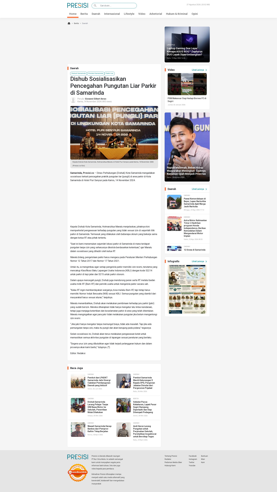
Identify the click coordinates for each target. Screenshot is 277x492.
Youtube (192, 466)
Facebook (192, 456)
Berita (84, 13)
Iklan (203, 459)
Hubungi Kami (170, 466)
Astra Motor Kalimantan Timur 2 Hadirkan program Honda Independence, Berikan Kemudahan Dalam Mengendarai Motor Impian (195, 228)
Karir (203, 462)
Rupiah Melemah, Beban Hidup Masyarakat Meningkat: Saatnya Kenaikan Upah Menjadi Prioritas (186, 170)
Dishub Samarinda (79, 73)
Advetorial (155, 13)
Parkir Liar (109, 73)
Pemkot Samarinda (95, 73)
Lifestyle (129, 13)
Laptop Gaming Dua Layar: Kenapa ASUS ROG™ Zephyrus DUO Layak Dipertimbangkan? (184, 51)
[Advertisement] (114, 204)
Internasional (112, 13)
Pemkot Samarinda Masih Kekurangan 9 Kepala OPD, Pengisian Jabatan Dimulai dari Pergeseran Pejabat (144, 382)
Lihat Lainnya (200, 70)
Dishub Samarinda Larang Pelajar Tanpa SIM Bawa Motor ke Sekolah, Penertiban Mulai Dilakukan (98, 407)
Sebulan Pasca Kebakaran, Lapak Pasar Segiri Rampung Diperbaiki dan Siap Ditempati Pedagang (144, 407)
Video (141, 13)
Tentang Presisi (171, 456)
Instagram (193, 459)
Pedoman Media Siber (173, 462)
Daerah (96, 13)
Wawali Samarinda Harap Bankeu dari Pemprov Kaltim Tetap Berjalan (99, 429)
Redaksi (168, 459)
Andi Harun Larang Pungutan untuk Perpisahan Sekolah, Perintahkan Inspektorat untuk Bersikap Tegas (144, 431)
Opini (195, 13)
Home (72, 13)
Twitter (191, 462)
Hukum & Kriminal (177, 13)
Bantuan (204, 456)
